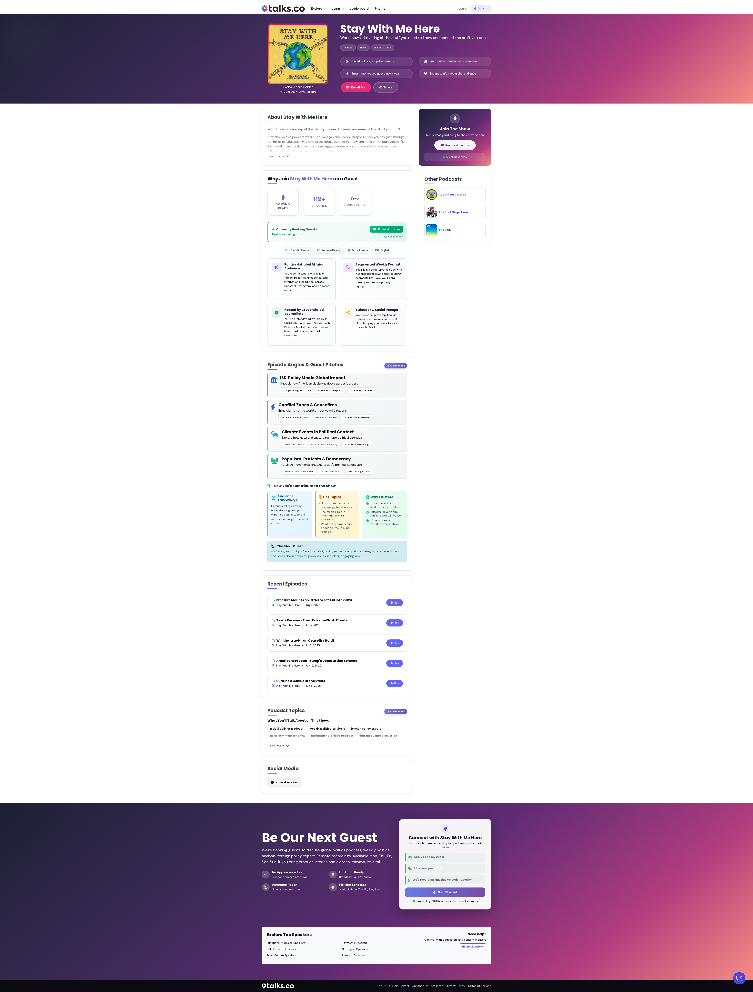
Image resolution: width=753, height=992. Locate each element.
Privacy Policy (455, 986)
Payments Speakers (354, 943)
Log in (463, 8)
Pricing (380, 8)
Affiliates (437, 986)
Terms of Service (479, 986)
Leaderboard (359, 8)
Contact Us (420, 986)
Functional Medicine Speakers (286, 943)
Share (388, 87)
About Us (383, 986)
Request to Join (389, 229)
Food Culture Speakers (281, 955)
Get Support (475, 946)
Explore (317, 8)
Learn (336, 8)
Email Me (358, 87)
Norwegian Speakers (355, 949)
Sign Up (483, 8)
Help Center (400, 986)
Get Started (447, 892)
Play (396, 602)
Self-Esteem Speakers (281, 949)
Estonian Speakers (354, 955)
